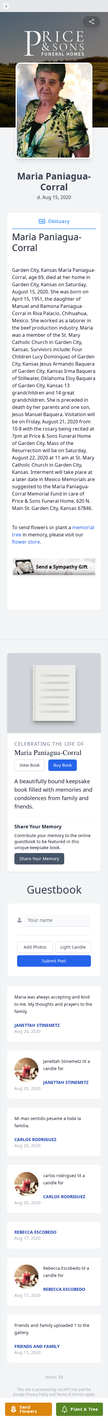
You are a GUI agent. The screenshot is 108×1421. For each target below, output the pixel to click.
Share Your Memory (39, 858)
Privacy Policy (37, 1394)
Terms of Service (70, 1394)
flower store (26, 542)
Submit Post (54, 961)
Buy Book (62, 765)
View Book (30, 765)
